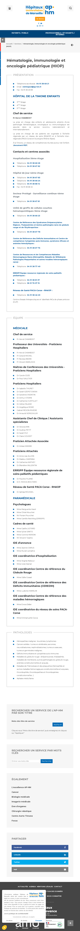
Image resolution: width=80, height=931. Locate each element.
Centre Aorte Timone (22, 816)
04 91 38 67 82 (33, 166)
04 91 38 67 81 (33, 201)
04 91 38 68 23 (33, 216)
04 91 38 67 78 (33, 232)
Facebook (18, 847)
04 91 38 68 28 (33, 163)
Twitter (17, 862)
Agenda (32, 887)
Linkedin (17, 855)
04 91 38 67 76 (33, 248)
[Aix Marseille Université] (27, 924)
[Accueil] (40, 10)
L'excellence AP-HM (21, 787)
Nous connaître (54, 896)
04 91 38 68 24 (33, 181)
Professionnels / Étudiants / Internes (60, 34)
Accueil (9, 44)
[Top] (70, 923)
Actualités (23, 887)
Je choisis (24, 920)
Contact (58, 887)
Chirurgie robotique (21, 811)
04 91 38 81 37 (33, 280)
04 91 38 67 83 (33, 178)
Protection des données (51, 891)
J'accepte (38, 920)
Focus (15, 821)
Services (17, 44)
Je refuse (9, 920)
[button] (4, 927)
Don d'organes (19, 806)
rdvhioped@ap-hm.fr (31, 87)
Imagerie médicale (21, 802)
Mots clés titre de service (23, 721)
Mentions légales (45, 887)
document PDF (20, 145)
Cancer (15, 792)
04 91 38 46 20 (33, 295)
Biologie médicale (21, 797)
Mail (15, 869)
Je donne (40, 19)
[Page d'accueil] (72, 45)
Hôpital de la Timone (29, 96)
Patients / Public (20, 33)
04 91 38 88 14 (33, 184)
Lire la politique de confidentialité (16, 913)
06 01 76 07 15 (33, 283)
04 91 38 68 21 (42, 84)
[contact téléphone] (14, 8)
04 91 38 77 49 (33, 266)
